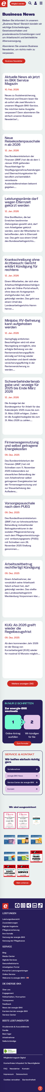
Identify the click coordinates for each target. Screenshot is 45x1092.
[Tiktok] (40, 905)
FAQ (5, 1068)
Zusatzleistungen (10, 922)
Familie (5, 1030)
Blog (4, 952)
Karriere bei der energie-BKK (15, 1011)
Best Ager (6, 1033)
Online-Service (8, 974)
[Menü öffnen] (41, 3)
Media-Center (8, 956)
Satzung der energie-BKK (13, 937)
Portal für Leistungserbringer (15, 970)
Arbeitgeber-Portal (10, 967)
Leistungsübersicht (11, 919)
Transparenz (8, 1000)
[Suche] (30, 3)
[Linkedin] (34, 905)
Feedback (6, 1004)
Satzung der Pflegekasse (13, 940)
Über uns (6, 989)
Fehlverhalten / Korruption (13, 996)
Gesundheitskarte (10, 963)
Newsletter (15, 1068)
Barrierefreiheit (29, 1079)
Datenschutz (22, 1074)
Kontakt (25, 1068)
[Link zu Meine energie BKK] (35, 3)
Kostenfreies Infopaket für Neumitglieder (22, 1063)
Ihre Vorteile (7, 933)
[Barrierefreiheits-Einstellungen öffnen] (40, 1088)
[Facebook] (17, 905)
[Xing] (29, 905)
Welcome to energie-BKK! (13, 977)
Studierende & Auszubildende (15, 1026)
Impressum (9, 1074)
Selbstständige (9, 1041)
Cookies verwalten (12, 1079)
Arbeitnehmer (8, 1037)
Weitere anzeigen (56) (23, 683)
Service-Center (9, 1014)
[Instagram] (23, 905)
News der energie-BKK (12, 1007)
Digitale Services (9, 959)
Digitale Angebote (10, 926)
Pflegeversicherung (10, 930)
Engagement (8, 993)
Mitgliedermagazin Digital (15, 1057)
